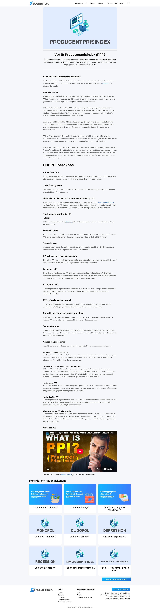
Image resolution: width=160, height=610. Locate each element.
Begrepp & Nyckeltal (115, 3)
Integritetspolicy (64, 600)
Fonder (101, 3)
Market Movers (66, 475)
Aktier (92, 3)
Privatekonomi (80, 3)
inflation (105, 83)
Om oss (60, 595)
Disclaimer (61, 597)
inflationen (69, 222)
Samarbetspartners (65, 602)
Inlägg (60, 593)
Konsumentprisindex (106, 203)
